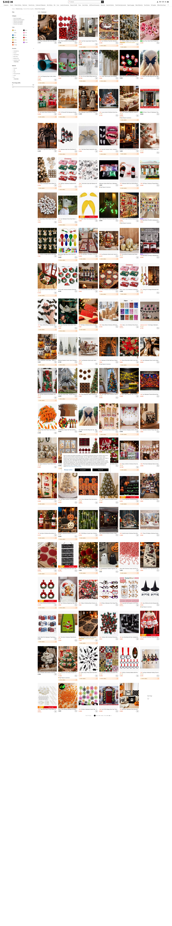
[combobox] (43, 12)
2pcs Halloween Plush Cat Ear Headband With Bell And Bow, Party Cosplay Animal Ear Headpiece (149, 360)
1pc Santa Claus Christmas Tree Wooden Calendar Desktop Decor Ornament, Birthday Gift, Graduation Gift (47, 112)
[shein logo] (8, 1)
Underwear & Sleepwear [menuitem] (41, 5)
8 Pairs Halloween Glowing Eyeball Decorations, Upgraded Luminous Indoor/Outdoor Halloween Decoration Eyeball (129, 499)
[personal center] (157, 2)
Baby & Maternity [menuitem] (139, 5)
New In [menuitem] (11, 5)
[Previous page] (93, 715)
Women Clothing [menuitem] (18, 5)
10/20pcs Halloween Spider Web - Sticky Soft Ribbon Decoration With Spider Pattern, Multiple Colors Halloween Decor (88, 709)
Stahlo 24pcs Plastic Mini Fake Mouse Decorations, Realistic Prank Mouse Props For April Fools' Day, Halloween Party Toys (88, 672)
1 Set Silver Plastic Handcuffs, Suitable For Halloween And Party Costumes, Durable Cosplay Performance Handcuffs (88, 149)
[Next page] (111, 715)
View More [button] (16, 61)
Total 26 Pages (88, 715)
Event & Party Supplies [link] (29, 8)
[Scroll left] (166, 5)
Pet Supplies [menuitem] (153, 5)
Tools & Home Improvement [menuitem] (120, 5)
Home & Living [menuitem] (31, 5)
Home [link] (13, 8)
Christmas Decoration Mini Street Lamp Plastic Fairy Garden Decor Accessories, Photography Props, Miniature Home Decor (88, 289)
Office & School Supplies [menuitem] (162, 5)
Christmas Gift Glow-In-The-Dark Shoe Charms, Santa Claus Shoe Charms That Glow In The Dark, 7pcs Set (67, 76)
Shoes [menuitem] (79, 5)
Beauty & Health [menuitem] (73, 5)
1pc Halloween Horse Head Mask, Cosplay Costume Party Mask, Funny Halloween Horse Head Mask (67, 218)
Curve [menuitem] (58, 5)
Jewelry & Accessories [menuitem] (64, 5)
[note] (126, 117)
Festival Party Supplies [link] (40, 8)
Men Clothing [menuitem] (49, 5)
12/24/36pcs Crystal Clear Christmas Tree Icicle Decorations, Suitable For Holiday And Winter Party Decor (88, 533)
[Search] (102, 2)
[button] (165, 2)
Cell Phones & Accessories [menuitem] (94, 5)
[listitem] (47, 31)
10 (109, 715)
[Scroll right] (168, 5)
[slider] (13, 86)
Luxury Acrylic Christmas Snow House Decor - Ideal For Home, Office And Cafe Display (108, 112)
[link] (160, 2)
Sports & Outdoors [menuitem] (110, 5)
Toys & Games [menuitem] (147, 5)
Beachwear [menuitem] (25, 5)
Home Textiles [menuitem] (85, 5)
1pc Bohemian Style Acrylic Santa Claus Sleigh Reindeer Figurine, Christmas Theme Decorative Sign (88, 360)
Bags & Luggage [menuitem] (130, 5)
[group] (23, 18)
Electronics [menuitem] (103, 5)
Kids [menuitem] (54, 5)
